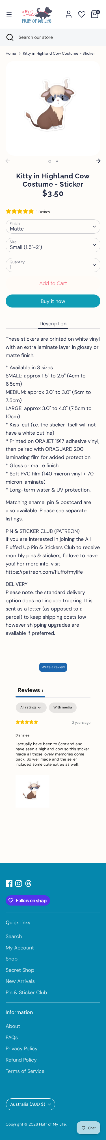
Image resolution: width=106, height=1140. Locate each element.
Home (11, 53)
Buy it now (53, 301)
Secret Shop (20, 970)
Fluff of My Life (52, 1124)
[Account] (68, 12)
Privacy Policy (22, 1048)
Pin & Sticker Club (26, 992)
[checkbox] (63, 708)
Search (14, 936)
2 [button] (57, 161)
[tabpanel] (53, 756)
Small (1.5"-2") (26, 247)
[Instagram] (18, 883)
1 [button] (49, 161)
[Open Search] (9, 37)
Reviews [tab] (30, 690)
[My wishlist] (81, 13)
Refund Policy (21, 1059)
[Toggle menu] (9, 14)
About (13, 1026)
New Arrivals (20, 981)
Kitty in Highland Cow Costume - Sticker (59, 53)
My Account (20, 947)
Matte (17, 228)
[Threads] (28, 883)
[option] (53, 108)
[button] (32, 791)
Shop (12, 958)
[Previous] (7, 161)
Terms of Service (25, 1071)
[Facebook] (9, 883)
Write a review (53, 667)
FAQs (12, 1037)
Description (53, 323)
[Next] (98, 161)
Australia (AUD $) (27, 1104)
